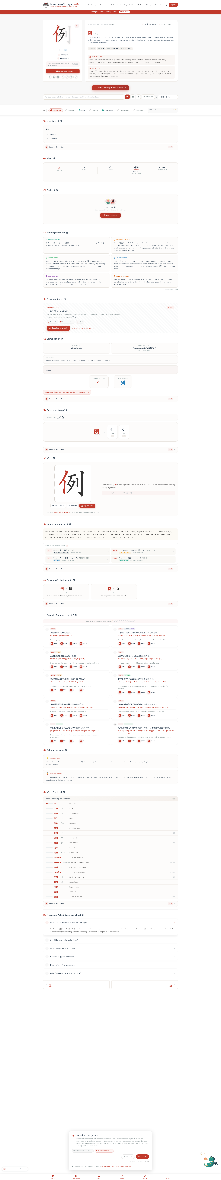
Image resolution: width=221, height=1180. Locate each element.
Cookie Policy (115, 1166)
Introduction (57, 110)
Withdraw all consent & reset (140, 1161)
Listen (55, 643)
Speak (75, 643)
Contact (158, 5)
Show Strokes (59, 506)
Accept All (142, 1157)
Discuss (85, 643)
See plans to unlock (59, 328)
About (83, 110)
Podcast (95, 110)
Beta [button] (76, 3)
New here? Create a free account (83, 328)
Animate (74, 506)
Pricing (148, 5)
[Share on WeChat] (63, 77)
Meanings (71, 110)
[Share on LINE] (71, 77)
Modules (141, 5)
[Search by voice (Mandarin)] (138, 97)
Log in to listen (111, 215)
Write (65, 643)
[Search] (166, 5)
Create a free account (114, 220)
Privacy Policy (106, 1166)
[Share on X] (50, 77)
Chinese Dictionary (93, 24)
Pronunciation (124, 110)
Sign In (173, 5)
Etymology (139, 110)
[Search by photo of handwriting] (133, 97)
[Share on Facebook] (54, 77)
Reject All (128, 1157)
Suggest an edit (167, 24)
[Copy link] (76, 77)
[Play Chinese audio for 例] (76, 26)
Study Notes (109, 110)
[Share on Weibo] (67, 77)
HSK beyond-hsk (106, 24)
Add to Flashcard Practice (64, 71)
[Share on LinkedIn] (58, 77)
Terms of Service (125, 1166)
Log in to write (88, 506)
